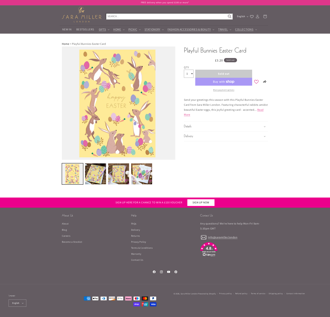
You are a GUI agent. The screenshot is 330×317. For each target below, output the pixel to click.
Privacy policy (225, 293)
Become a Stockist (72, 241)
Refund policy (241, 293)
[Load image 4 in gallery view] (141, 174)
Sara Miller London (189, 293)
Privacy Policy (138, 241)
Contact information (295, 293)
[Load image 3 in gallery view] (118, 174)
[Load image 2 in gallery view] (95, 174)
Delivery (135, 229)
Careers (66, 235)
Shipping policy (276, 293)
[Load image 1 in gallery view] (72, 174)
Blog (64, 229)
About (65, 223)
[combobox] (169, 16)
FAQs (133, 223)
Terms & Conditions (142, 247)
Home (65, 44)
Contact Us (137, 259)
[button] (165, 2)
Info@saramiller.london (222, 237)
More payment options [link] (223, 90)
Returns (135, 235)
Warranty (136, 253)
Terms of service (258, 293)
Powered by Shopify (207, 293)
